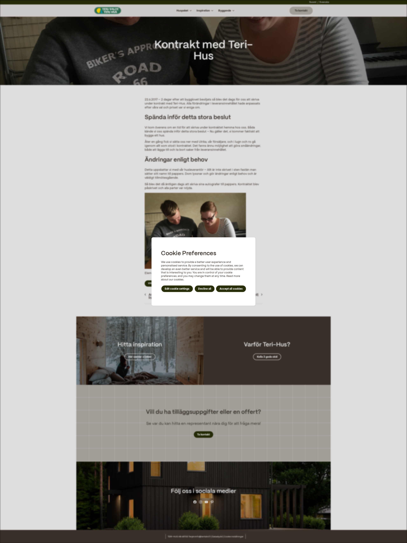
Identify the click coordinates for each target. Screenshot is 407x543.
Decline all (204, 288)
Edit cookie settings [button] (177, 288)
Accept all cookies (231, 288)
